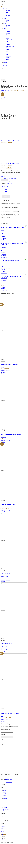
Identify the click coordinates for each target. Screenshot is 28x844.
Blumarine (8, 33)
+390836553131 (8, 779)
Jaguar (7, 49)
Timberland (8, 60)
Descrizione (6, 196)
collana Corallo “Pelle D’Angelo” (10, 713)
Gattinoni (8, 44)
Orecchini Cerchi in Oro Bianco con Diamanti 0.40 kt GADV (12, 243)
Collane (4, 18)
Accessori (5, 62)
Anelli (4, 23)
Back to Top (3, 834)
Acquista (3, 176)
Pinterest (7, 192)
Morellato (8, 57)
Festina (7, 43)
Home (2, 90)
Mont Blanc (8, 56)
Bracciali (5, 13)
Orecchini (5, 8)
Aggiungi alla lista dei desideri (9, 178)
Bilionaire (8, 31)
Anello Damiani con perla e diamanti (10, 260)
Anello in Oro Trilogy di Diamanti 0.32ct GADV (12, 227)
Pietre (4, 64)
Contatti (5, 65)
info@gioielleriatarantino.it (8, 776)
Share (6, 191)
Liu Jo (7, 51)
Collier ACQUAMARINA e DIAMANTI (11, 434)
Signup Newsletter (5, 729)
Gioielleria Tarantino (12, 820)
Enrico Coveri (9, 39)
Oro (7, 12)
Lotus (7, 54)
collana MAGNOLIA (6, 574)
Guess (7, 47)
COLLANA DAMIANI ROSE (8, 504)
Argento (8, 10)
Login (2, 833)
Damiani (7, 38)
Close (2, 839)
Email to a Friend (6, 186)
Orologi (4, 28)
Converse (8, 36)
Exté (7, 41)
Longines (8, 52)
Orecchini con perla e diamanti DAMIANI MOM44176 (11, 277)
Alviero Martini (9, 30)
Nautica (7, 59)
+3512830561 (9, 782)
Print (3, 185)
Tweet (6, 189)
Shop (2, 829)
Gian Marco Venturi (10, 46)
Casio (7, 34)
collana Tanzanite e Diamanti (9, 364)
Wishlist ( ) (3, 831)
